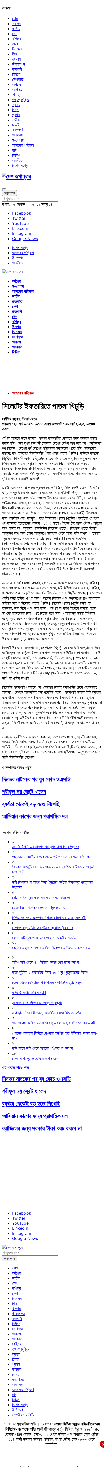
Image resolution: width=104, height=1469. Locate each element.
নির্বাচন (16, 74)
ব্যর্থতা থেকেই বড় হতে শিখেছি (31, 804)
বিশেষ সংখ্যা (20, 165)
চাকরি (15, 124)
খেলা (15, 43)
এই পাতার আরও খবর (15, 1067)
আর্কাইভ (17, 160)
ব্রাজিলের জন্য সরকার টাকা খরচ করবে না (42, 1128)
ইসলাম (16, 59)
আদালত (17, 89)
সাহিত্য (16, 94)
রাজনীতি (17, 301)
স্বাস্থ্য (16, 104)
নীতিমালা (17, 1409)
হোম (15, 18)
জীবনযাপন (18, 64)
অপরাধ (16, 84)
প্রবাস (16, 114)
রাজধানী (17, 69)
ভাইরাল (16, 119)
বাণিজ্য (16, 38)
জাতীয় (16, 28)
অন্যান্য (17, 134)
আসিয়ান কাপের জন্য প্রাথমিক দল (35, 816)
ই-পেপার (17, 140)
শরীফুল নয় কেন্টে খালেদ (24, 791)
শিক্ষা (15, 53)
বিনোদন (17, 48)
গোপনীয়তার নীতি (23, 1414)
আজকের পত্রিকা (23, 145)
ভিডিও (16, 155)
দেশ (14, 33)
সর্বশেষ (16, 23)
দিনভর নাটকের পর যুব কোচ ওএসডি (36, 779)
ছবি (14, 150)
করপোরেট (18, 129)
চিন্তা (15, 109)
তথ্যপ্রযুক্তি (20, 99)
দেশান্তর (17, 79)
